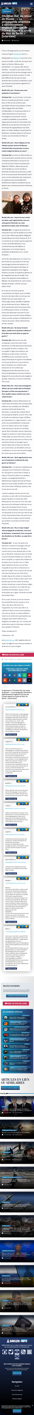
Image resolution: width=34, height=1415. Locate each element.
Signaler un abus (11, 734)
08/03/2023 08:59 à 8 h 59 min (15, 709)
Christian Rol (17, 54)
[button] (31, 4)
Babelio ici (17, 58)
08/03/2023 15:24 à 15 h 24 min (15, 808)
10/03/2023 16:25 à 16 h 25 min (15, 862)
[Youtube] (17, 1352)
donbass (19, 659)
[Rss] (23, 1352)
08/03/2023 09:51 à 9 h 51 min (15, 744)
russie (29, 659)
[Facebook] (4, 1352)
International (7, 11)
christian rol (12, 659)
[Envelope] (17, 1357)
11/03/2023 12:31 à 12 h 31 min (15, 883)
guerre (25, 659)
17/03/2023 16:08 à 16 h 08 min (15, 931)
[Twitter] (11, 1352)
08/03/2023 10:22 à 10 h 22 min (15, 786)
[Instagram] (29, 1352)
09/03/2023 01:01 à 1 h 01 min (15, 834)
